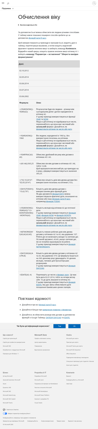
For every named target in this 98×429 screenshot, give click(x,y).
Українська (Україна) (12, 409)
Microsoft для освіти (72, 338)
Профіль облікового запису (43, 338)
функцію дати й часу (61, 199)
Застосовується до (28, 25)
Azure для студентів (72, 365)
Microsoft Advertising (9, 395)
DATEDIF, (49, 317)
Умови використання (47, 421)
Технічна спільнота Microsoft (43, 387)
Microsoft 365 (7, 346)
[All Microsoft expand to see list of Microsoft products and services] (3, 3)
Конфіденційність (32, 421)
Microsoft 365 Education (73, 350)
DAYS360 (57, 317)
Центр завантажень (40, 342)
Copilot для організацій (10, 338)
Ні (74, 326)
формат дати (63, 274)
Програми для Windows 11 (11, 354)
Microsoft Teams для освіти (74, 346)
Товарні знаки (61, 421)
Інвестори (69, 384)
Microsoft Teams (8, 403)
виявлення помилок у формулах (57, 309)
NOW (46, 119)
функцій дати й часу (37, 38)
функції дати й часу (47, 304)
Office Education (71, 354)
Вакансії (68, 376)
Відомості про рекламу (75, 421)
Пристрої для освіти (72, 342)
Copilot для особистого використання (14, 342)
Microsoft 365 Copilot (9, 399)
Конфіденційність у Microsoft (75, 380)
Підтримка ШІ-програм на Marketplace (46, 384)
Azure (4, 384)
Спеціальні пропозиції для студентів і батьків (80, 361)
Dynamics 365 (7, 387)
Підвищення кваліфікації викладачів (77, 357)
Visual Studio (38, 403)
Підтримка (6, 8)
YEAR (38, 119)
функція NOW (47, 215)
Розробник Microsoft (41, 376)
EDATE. (67, 317)
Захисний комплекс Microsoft (11, 380)
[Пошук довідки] (8, 3)
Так (59, 326)
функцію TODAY (53, 201)
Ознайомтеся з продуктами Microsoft (14, 350)
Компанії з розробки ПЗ (42, 399)
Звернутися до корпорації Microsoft (13, 421)
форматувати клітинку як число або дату (54, 129)
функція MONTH (64, 215)
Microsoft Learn (39, 380)
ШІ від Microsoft (7, 376)
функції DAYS (58, 194)
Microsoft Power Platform (42, 395)
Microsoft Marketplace (41, 391)
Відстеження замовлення (42, 350)
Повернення (38, 346)
